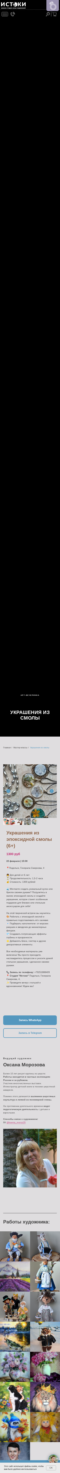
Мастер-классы (20, 748)
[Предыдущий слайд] (8, 791)
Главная (7, 748)
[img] (13, 5)
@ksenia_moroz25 (16, 1122)
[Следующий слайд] (52, 791)
